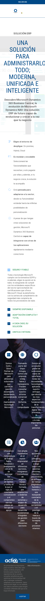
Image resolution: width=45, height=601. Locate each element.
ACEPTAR (22, 596)
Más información (34, 566)
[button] (23, 270)
